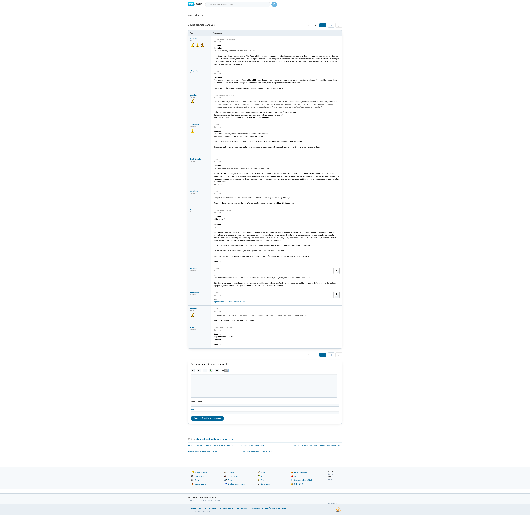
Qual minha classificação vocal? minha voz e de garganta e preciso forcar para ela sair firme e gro (318, 445)
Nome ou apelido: (197, 402)
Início (190, 16)
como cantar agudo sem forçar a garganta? (257, 451)
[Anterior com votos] (334, 274)
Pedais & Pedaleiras (301, 472)
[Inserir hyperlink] (211, 370)
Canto (200, 16)
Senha (193, 409)
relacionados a (214, 439)
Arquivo (202, 508)
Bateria (297, 476)
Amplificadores (200, 476)
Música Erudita (200, 484)
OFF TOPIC (298, 484)
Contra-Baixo (233, 476)
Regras (193, 508)
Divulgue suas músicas (236, 484)
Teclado (264, 476)
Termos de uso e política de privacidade (268, 508)
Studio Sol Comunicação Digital (339, 509)
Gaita (230, 480)
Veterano (193, 73)
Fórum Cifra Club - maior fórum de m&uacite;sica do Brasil (195, 4)
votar (219, 41)
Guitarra (231, 472)
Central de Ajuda (226, 508)
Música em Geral (201, 472)
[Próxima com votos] (338, 274)
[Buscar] (274, 4)
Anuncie (212, 508)
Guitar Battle (265, 484)
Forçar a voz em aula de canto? (253, 445)
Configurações (242, 508)
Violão (263, 472)
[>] (338, 25)
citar (215, 41)
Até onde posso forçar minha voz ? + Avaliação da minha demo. (211, 445)
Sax (262, 480)
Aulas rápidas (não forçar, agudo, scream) (203, 451)
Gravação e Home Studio (303, 480)
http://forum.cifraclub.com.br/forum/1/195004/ (230, 302)
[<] (331, 25)
